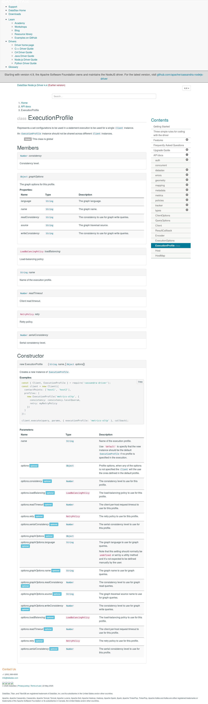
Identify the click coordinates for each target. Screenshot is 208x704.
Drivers (12, 41)
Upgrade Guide (161, 150)
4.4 (186, 88)
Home (24, 102)
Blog (17, 30)
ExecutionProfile (31, 133)
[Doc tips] (6, 682)
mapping (160, 185)
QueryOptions (162, 220)
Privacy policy (23, 685)
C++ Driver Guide (24, 48)
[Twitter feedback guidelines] (9, 682)
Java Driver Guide (24, 56)
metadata (160, 190)
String (49, 201)
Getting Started (161, 126)
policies (159, 200)
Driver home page (24, 45)
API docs (26, 106)
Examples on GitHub (26, 37)
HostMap (160, 255)
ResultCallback (163, 230)
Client (119, 128)
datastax (159, 170)
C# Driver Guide (23, 52)
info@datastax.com (10, 677)
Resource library (23, 34)
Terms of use (36, 685)
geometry (160, 180)
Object (24, 176)
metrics (159, 195)
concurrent (161, 165)
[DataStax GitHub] (12, 682)
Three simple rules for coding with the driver (169, 133)
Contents (159, 120)
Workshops (21, 26)
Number (24, 156)
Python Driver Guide (26, 63)
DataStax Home (17, 10)
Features (158, 140)
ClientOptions (162, 215)
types (158, 210)
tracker (159, 205)
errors (158, 175)
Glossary (13, 67)
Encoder (159, 235)
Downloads (15, 14)
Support (13, 6)
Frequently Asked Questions (168, 145)
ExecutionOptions (165, 240)
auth (157, 160)
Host (157, 250)
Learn (12, 19)
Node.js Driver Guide (26, 59)
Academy (20, 23)
